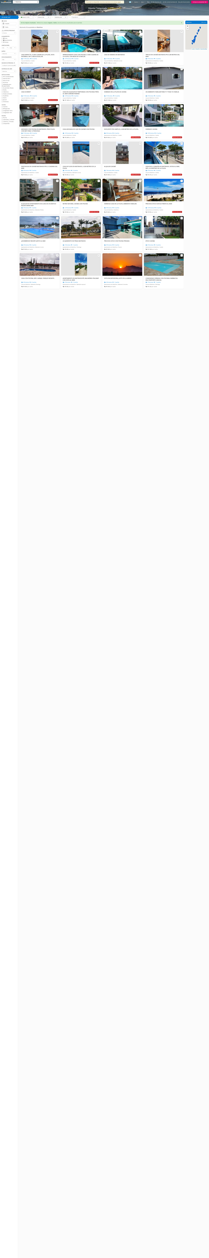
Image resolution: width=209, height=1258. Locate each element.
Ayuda (136, 2)
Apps (142, 2)
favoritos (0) (157, 2)
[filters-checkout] (3, 27)
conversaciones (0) (171, 2)
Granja (6, 42)
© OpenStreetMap (203, 49)
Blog (148, 2)
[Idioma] (131, 2)
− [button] (187, 29)
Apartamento (8, 40)
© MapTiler (197, 49)
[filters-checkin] (3, 23)
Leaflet (193, 49)
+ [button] (187, 26)
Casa (5, 38)
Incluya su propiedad (199, 2)
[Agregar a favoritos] (57, 32)
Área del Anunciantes (184, 2)
